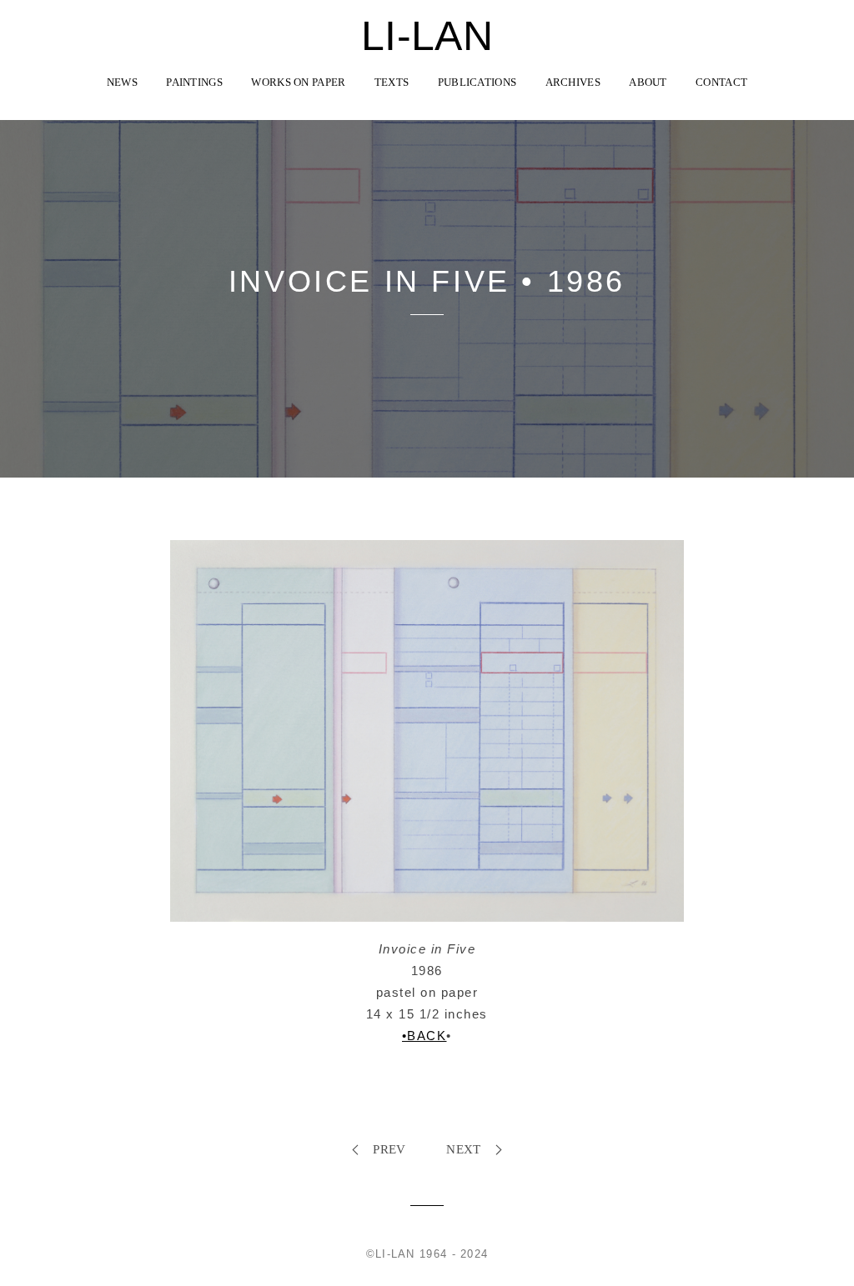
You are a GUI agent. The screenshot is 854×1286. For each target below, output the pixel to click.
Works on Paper (298, 82)
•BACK (424, 1035)
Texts (391, 82)
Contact (721, 82)
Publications (477, 82)
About (648, 82)
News (122, 82)
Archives (572, 82)
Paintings (194, 82)
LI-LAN (427, 36)
